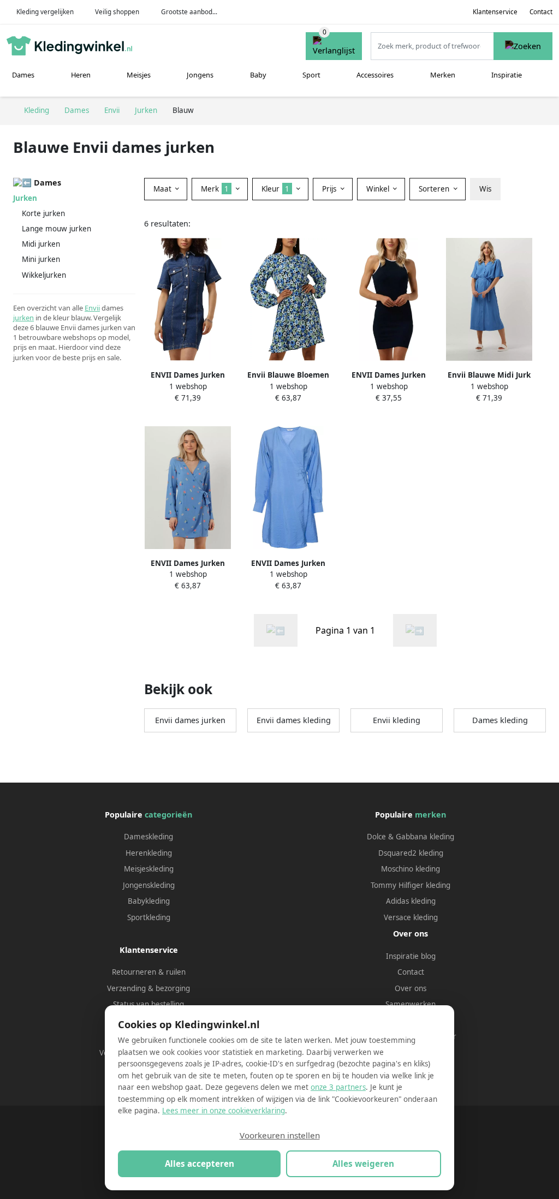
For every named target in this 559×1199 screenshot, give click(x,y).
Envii (92, 308)
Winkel (378, 189)
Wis (485, 189)
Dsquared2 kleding (410, 853)
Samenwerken (410, 1004)
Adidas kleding (411, 901)
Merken (442, 75)
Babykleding (149, 901)
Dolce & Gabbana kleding (410, 837)
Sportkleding (148, 917)
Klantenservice (495, 12)
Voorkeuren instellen (280, 1135)
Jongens (200, 75)
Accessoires (375, 75)
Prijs (330, 189)
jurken (23, 318)
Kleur (275, 189)
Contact (541, 12)
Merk (215, 189)
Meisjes (139, 75)
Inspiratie (506, 75)
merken (430, 814)
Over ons (410, 988)
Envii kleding (396, 720)
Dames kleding (500, 720)
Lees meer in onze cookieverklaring (223, 1111)
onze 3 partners (338, 1087)
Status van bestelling (148, 1004)
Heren (81, 75)
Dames (23, 75)
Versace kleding (411, 917)
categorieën (168, 814)
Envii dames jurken (190, 720)
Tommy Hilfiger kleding (410, 885)
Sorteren (435, 189)
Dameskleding (148, 837)
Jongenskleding (149, 885)
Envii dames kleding (294, 720)
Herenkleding (149, 853)
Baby (258, 75)
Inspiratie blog (411, 956)
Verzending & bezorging (148, 988)
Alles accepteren (199, 1163)
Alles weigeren (363, 1163)
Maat (163, 189)
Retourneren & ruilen (149, 972)
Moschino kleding (410, 869)
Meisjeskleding (149, 869)
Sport (311, 75)
